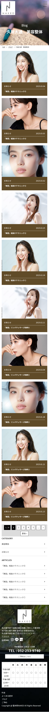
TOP (3, 47)
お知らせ (5, 552)
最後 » (24, 533)
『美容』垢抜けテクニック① (13, 597)
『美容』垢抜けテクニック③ (13, 581)
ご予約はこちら (24, 656)
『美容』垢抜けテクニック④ (13, 573)
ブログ (10, 47)
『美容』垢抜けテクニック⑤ (13, 565)
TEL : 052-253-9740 (24, 650)
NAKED (8, 8)
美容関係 (5, 544)
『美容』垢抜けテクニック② (13, 589)
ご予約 (4, 702)
